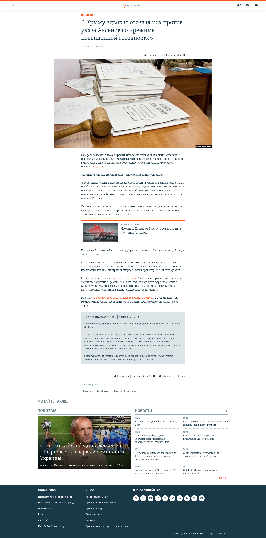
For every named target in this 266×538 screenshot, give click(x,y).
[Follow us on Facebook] (136, 498)
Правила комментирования (101, 503)
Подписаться (45, 509)
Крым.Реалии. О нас (97, 497)
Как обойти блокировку (51, 526)
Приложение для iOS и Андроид (56, 503)
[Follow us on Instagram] (158, 498)
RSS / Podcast (45, 520)
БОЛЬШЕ (223, 478)
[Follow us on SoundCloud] (180, 498)
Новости (87, 15)
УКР (239, 5)
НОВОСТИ (143, 411)
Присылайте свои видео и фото (55, 497)
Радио (41, 514)
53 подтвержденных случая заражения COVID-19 (123, 298)
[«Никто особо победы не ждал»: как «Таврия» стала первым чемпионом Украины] (84, 442)
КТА (248, 5)
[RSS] (187, 498)
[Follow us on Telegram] (172, 498)
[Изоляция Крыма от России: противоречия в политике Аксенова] (100, 232)
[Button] (151, 55)
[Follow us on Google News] (165, 498)
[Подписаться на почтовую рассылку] (202, 498)
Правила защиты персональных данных (108, 526)
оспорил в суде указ (124, 278)
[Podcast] (194, 498)
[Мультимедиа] (256, 5)
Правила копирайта (97, 509)
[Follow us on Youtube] (150, 498)
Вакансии (91, 520)
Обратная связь (94, 514)
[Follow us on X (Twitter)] (143, 498)
